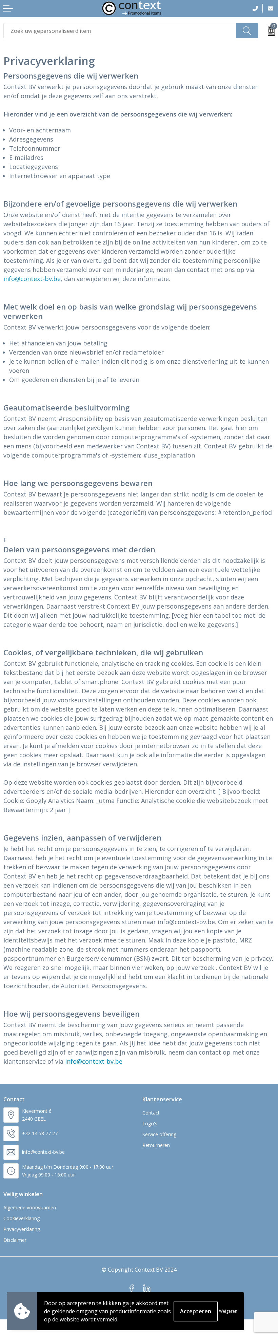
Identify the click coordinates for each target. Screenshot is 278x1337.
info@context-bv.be (32, 279)
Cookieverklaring (21, 1218)
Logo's (149, 1123)
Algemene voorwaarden (29, 1207)
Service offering (159, 1134)
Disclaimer (14, 1240)
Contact (151, 1112)
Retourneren (156, 1145)
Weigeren (228, 1311)
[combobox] (119, 30)
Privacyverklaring (21, 1229)
